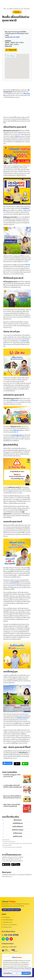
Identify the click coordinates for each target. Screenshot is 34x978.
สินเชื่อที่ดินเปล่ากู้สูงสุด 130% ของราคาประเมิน (12, 776)
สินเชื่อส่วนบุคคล (17, 833)
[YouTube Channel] (11, 938)
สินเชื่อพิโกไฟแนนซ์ (18, 823)
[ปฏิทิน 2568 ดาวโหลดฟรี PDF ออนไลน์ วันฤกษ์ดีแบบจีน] (27, 809)
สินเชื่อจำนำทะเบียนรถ (17, 830)
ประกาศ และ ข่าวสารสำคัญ (10, 924)
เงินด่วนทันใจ (14, 582)
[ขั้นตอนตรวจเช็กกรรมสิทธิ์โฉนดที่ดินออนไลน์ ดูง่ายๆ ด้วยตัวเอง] (27, 799)
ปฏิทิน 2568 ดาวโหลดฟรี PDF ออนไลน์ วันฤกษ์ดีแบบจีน (11, 805)
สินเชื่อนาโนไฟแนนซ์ (18, 827)
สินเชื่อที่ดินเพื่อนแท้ (8, 920)
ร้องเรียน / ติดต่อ (7, 927)
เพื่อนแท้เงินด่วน (18, 820)
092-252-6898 (14, 37)
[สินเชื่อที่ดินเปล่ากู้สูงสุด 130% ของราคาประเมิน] (27, 779)
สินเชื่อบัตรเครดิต (17, 836)
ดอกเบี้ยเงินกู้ (6, 917)
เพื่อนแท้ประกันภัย (7, 922)
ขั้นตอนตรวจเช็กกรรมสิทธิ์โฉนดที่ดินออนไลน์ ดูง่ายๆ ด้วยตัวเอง (12, 797)
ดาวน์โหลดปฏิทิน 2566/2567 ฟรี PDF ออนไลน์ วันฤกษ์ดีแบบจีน (12, 786)
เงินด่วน (17, 136)
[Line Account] (3, 938)
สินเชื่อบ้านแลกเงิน (22, 718)
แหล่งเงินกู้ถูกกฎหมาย (17, 435)
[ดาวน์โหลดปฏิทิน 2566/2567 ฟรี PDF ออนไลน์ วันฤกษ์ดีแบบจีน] (27, 789)
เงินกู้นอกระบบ (17, 430)
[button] (17, 12)
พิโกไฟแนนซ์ (14, 400)
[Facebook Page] (7, 938)
